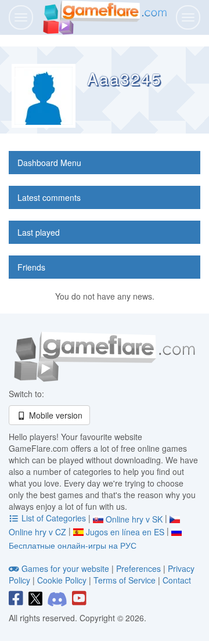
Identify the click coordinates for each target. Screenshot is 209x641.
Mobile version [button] (54, 415)
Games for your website (65, 568)
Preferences (139, 568)
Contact (177, 580)
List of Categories (53, 518)
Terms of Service (124, 580)
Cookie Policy (62, 580)
